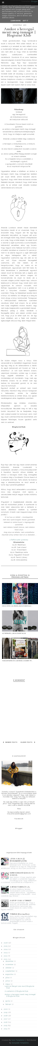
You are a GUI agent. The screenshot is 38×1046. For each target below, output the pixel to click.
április (8, 1001)
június (8, 981)
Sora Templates (18, 1040)
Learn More (16, 21)
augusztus (9, 974)
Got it (25, 21)
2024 (6, 949)
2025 (6, 946)
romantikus (17, 25)
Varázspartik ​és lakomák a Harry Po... (17, 660)
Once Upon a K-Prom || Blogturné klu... (17, 606)
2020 (6, 1009)
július (7, 977)
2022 (6, 956)
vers (24, 25)
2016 (6, 1022)
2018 (6, 1016)
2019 (6, 1012)
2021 (6, 959)
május (8, 984)
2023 (6, 952)
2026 (6, 943)
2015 (6, 1025)
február (8, 1004)
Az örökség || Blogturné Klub (14, 633)
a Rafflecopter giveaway (19, 540)
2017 (6, 1019)
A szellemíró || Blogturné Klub (16, 991)
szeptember (10, 971)
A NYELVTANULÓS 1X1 (20, 887)
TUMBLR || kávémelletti (20, 914)
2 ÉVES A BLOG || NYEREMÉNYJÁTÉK (18, 860)
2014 (6, 1029)
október (8, 968)
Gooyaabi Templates (20, 1043)
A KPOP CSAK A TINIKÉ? (21, 900)
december (9, 961)
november (9, 964)
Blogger (34, 1)
